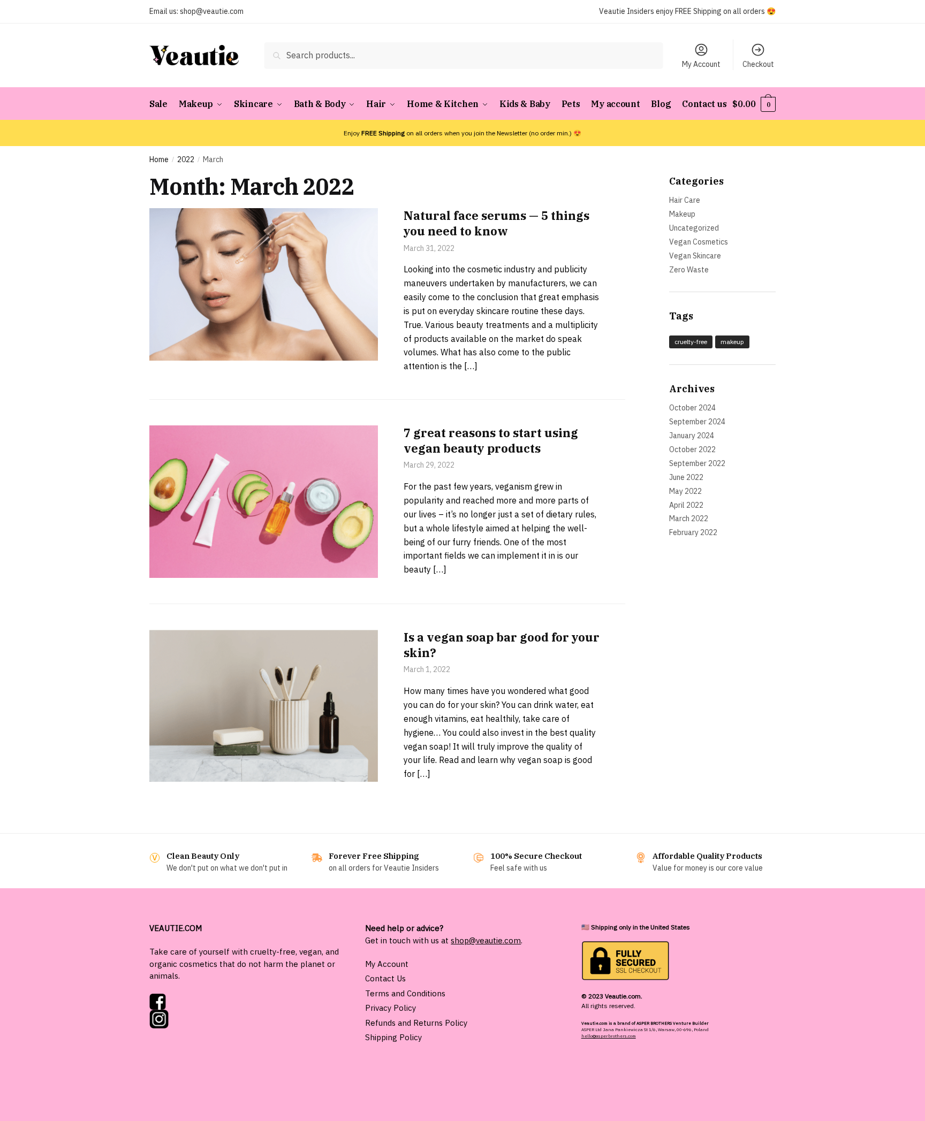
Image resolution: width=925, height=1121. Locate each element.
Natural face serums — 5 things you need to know (496, 223)
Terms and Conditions (405, 993)
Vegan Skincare (695, 256)
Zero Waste (689, 269)
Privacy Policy (390, 1008)
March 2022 (688, 518)
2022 (185, 159)
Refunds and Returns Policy (416, 1023)
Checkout (758, 64)
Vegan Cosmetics (698, 242)
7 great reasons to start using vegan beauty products (491, 440)
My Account (701, 64)
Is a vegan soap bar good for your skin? (502, 644)
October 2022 (692, 449)
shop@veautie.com (212, 11)
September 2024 (697, 421)
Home (159, 159)
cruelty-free (690, 342)
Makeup (682, 214)
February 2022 (693, 532)
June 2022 (686, 477)
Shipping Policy (393, 1037)
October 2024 (692, 408)
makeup (732, 342)
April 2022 (686, 505)
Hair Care (684, 200)
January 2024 (691, 435)
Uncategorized (694, 228)
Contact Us (385, 978)
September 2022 (697, 463)
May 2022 (685, 491)
